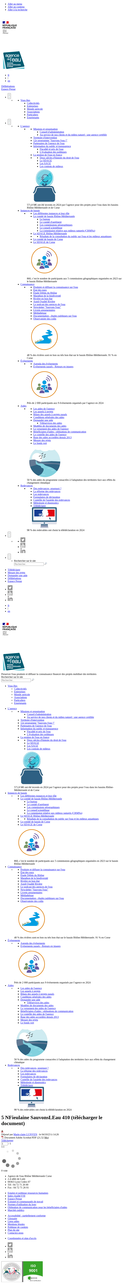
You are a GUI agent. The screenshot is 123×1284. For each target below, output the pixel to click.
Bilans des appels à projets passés (50, 414)
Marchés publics (16, 1210)
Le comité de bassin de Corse (48, 239)
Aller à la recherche (17, 9)
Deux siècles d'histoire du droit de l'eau (59, 157)
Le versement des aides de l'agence (51, 428)
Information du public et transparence (52, 146)
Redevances (26, 485)
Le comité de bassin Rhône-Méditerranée (54, 216)
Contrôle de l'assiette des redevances (51, 500)
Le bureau (45, 219)
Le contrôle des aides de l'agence (49, 434)
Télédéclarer (39, 505)
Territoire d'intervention (45, 137)
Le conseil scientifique (51, 227)
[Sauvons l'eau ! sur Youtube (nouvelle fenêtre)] (22, 546)
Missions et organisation (45, 129)
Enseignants (33, 117)
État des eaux (40, 290)
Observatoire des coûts (44, 318)
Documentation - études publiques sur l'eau (55, 315)
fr (8, 75)
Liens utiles (13, 1221)
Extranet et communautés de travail (25, 1201)
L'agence (25, 126)
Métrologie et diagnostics (46, 503)
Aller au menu (15, 4)
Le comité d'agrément (51, 222)
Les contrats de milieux (51, 166)
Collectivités (33, 103)
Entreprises (32, 106)
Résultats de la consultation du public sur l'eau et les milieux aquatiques (75, 236)
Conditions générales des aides (48, 417)
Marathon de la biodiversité (47, 295)
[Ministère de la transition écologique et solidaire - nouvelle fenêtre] (10, 35)
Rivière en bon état (42, 298)
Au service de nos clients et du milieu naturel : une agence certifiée (73, 134)
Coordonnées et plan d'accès (22, 1238)
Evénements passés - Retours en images (53, 366)
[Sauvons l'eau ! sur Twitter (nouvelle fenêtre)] (22, 541)
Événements (26, 360)
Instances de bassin (30, 210)
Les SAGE (45, 163)
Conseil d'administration (52, 132)
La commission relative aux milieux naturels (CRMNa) (67, 230)
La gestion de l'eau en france (47, 154)
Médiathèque (39, 313)
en (9, 80)
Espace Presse (8, 89)
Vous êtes (25, 100)
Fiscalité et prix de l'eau (51, 149)
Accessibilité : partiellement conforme (27, 1215)
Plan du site (13, 1230)
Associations (33, 111)
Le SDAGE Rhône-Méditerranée (50, 233)
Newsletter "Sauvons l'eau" (47, 307)
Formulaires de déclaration (46, 497)
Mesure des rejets (42, 440)
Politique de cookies (18, 1227)
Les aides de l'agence (44, 408)
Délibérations (8, 86)
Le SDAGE (46, 160)
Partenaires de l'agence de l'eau (49, 143)
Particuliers (32, 114)
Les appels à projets (43, 411)
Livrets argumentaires (44, 310)
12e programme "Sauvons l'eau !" (50, 140)
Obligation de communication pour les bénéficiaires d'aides (37, 1207)
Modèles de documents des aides (49, 426)
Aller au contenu (16, 6)
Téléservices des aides (51, 423)
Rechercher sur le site (25, 560)
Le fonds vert (40, 443)
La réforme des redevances (46, 491)
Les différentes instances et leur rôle (51, 213)
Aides (23, 405)
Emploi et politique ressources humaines (28, 1193)
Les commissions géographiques (56, 225)
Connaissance (27, 284)
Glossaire (12, 1218)
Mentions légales (16, 1224)
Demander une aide (43, 420)
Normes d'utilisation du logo (22, 1204)
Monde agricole (35, 109)
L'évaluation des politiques (53, 152)
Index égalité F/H (16, 1195)
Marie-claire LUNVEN (25, 1134)
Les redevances (41, 494)
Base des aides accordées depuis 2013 (52, 437)
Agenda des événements (45, 363)
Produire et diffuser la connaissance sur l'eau (55, 287)
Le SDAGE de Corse (44, 242)
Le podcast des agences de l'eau (49, 304)
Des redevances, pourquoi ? (47, 488)
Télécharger (7, 1140)
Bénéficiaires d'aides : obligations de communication (59, 431)
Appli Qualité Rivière (44, 301)
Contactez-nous (15, 1233)
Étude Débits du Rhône (45, 293)
